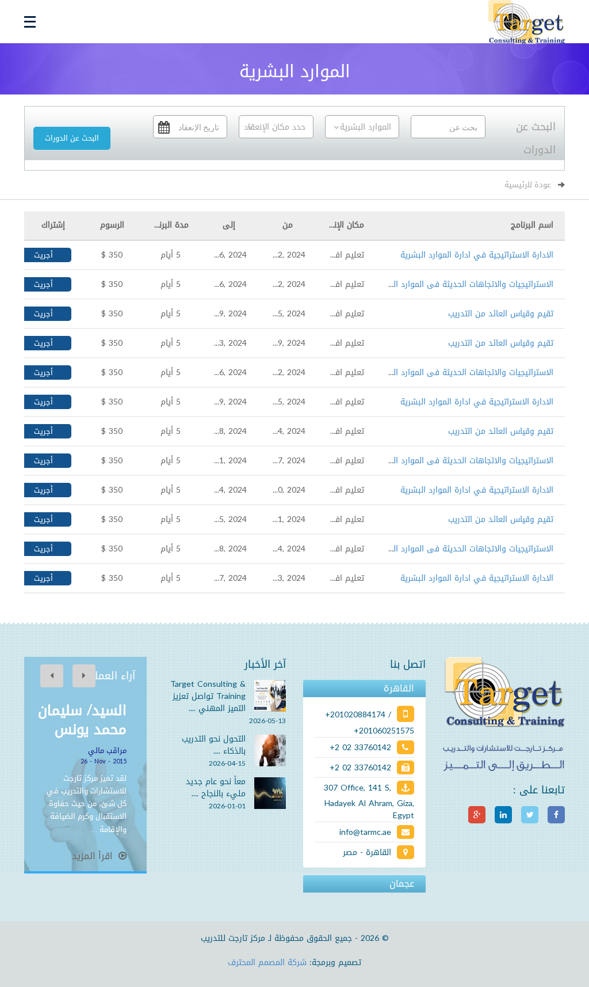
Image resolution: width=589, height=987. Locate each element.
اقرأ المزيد (94, 856)
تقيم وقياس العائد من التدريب (500, 314)
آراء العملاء (110, 676)
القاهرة (399, 688)
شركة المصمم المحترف (267, 962)
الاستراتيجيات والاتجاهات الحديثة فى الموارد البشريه (463, 284)
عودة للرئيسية (527, 184)
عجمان (401, 884)
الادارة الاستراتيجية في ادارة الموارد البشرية (476, 255)
